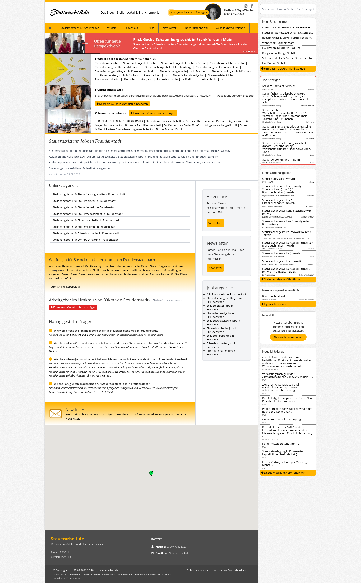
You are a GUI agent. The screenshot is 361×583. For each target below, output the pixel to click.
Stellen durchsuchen (198, 570)
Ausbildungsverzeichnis (230, 28)
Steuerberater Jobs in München (118, 75)
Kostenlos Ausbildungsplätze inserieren (123, 104)
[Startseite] (70, 12)
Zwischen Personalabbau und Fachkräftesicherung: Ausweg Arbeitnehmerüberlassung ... (280, 387)
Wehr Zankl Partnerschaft (145, 125)
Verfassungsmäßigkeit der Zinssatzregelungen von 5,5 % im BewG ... (287, 375)
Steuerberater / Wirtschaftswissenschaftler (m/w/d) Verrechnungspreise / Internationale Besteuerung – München (284, 114)
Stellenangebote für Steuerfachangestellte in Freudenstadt (89, 194)
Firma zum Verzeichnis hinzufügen (153, 113)
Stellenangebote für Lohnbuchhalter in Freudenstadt (85, 240)
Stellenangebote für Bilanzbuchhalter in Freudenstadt (86, 233)
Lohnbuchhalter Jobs (210, 79)
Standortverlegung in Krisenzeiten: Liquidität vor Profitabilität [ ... (283, 452)
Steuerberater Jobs (106, 63)
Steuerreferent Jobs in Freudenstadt (134, 371)
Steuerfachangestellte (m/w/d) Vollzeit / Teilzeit (286, 233)
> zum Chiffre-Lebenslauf (64, 286)
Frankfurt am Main (307, 105)
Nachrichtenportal (196, 28)
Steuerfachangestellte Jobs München (117, 67)
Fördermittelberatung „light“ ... (281, 443)
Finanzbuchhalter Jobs (138, 79)
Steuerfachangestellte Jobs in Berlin (183, 63)
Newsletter (169, 28)
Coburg (311, 89)
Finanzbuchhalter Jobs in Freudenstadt (89, 371)
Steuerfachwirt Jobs (155, 75)
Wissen (111, 28)
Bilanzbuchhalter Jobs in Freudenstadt (221, 345)
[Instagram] (246, 6)
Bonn (312, 155)
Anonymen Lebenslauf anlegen (189, 12)
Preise (150, 28)
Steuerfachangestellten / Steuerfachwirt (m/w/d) (286, 212)
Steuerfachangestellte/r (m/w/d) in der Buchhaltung (286, 222)
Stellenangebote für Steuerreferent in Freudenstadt (84, 227)
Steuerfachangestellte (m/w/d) (281, 253)
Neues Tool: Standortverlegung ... (282, 419)
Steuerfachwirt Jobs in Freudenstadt (129, 367)
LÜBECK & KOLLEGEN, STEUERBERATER (119, 121)
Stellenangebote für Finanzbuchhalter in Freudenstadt (86, 220)
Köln (312, 256)
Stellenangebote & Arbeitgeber (80, 28)
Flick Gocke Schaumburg (271, 105)
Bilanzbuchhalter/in (274, 296)
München (310, 122)
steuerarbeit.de (79, 334)
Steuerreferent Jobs (107, 79)
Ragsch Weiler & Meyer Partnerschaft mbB (288, 37)
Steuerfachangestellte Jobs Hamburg (168, 67)
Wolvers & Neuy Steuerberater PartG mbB (278, 264)
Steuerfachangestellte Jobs (139, 63)
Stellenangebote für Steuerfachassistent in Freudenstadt (88, 214)
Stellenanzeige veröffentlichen (282, 279)
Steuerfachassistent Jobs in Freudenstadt (223, 322)
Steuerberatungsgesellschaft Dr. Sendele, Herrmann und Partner (186, 121)
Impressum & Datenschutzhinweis (231, 570)
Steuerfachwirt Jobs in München (231, 71)
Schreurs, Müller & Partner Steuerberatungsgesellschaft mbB (299, 58)
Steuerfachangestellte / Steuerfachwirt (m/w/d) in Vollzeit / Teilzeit (286, 270)
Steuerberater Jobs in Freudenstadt (86, 367)
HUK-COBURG (267, 89)
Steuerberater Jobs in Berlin (227, 63)
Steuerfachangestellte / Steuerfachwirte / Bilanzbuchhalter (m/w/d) (287, 244)
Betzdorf (310, 195)
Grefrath (311, 264)
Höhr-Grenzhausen (306, 275)
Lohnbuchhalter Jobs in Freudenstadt (88, 375)
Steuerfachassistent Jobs (188, 75)
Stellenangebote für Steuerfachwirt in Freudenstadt (84, 207)
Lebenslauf (131, 28)
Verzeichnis (215, 223)
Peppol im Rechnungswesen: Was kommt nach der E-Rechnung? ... (287, 410)
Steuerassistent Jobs (220, 75)
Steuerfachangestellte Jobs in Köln (217, 67)
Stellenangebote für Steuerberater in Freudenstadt (84, 201)
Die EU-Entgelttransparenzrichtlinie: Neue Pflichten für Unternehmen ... (287, 399)
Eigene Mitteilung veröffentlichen (284, 472)
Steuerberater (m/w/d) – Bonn (281, 159)
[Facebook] (251, 6)
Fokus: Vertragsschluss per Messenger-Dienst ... (286, 463)
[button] (151, 474)
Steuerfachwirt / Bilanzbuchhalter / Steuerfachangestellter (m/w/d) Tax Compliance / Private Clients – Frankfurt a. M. (286, 98)
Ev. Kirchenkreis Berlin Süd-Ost (183, 125)
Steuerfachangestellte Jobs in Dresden (183, 71)
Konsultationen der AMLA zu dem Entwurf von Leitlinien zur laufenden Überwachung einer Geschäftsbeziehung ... (287, 431)
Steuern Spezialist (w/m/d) (278, 86)
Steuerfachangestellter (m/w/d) (281, 261)
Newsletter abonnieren (288, 337)
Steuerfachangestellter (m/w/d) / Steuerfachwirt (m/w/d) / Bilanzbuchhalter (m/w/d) (282, 189)
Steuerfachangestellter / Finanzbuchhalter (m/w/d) (278, 201)
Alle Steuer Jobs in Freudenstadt (226, 294)
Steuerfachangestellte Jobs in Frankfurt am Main (124, 71)
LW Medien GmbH (171, 129)
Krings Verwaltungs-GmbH (220, 125)
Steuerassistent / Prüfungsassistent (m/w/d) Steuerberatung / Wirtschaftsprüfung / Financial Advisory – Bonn (287, 147)
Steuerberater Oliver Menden (273, 256)
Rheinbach (310, 206)
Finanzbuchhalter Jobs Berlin (174, 79)
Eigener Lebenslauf (275, 304)
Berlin (312, 227)
